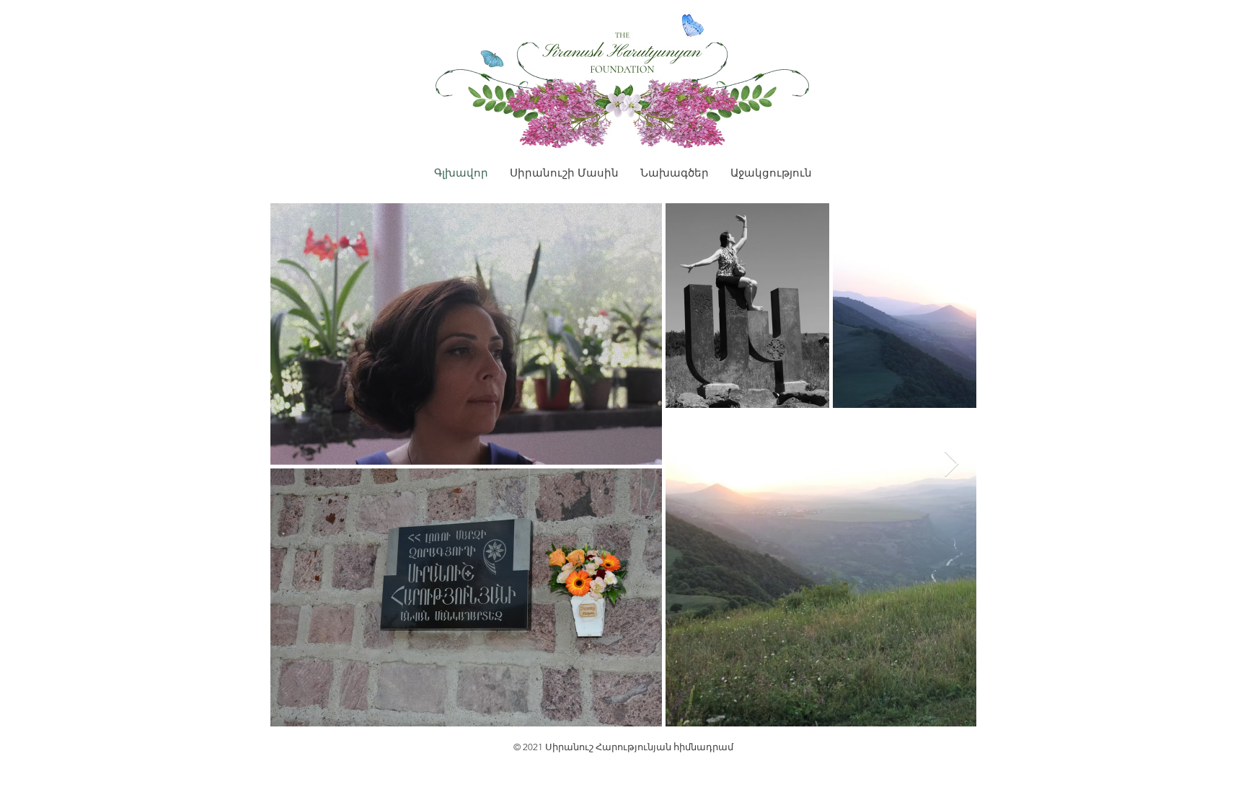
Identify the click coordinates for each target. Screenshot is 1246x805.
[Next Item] (951, 464)
